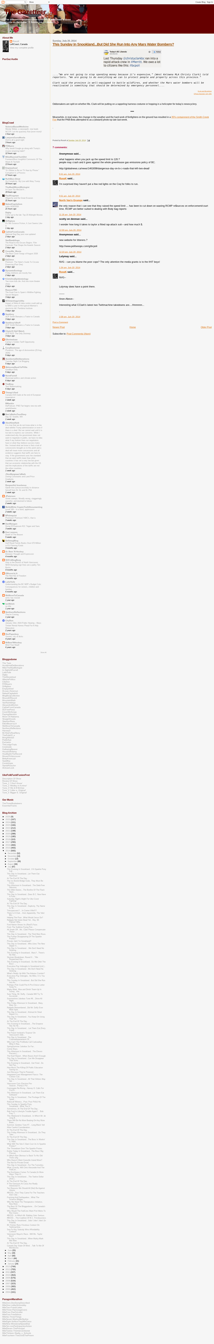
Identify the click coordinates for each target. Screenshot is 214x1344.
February (12, 1261)
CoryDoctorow (12, 348)
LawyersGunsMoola (15, 137)
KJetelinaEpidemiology (16, 279)
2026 (8, 816)
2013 (8, 1266)
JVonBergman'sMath (15, 474)
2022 (8, 828)
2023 (8, 825)
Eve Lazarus (11, 532)
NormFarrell (11, 375)
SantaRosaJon (9, 765)
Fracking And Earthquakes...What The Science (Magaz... (23, 1198)
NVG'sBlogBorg (13, 560)
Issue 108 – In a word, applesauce (19, 509)
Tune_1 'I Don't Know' (12, 783)
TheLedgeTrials (9, 744)
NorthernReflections (15, 612)
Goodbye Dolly (11, 369)
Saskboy (9, 314)
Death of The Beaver (14, 535)
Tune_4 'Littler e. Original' (14, 790)
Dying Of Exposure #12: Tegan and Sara (22, 526)
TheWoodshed (9, 677)
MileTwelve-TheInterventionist (16, 1331)
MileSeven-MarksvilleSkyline (15, 1319)
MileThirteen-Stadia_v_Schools (16, 1333)
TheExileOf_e (8, 735)
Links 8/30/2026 (12, 206)
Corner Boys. (12, 1049)
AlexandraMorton (10, 705)
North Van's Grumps (71, 200)
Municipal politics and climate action (20, 378)
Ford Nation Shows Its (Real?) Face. (22, 925)
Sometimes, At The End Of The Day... (23, 1109)
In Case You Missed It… (15, 189)
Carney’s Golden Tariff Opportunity (20, 342)
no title (8, 606)
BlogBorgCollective (11, 695)
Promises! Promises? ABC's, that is (20, 518)
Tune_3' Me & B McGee (13, 788)
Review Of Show (9, 781)
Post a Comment (60, 322)
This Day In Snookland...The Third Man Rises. (26, 934)
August (11, 864)
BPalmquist (11, 515)
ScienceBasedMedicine (17, 126)
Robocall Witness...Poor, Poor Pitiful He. (24, 1102)
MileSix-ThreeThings (11, 1317)
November (12, 856)
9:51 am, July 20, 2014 (69, 196)
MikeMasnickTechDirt (16, 157)
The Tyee (6, 663)
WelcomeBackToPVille (16, 367)
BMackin (9, 403)
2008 (8, 1281)
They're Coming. (12, 614)
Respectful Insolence (15, 485)
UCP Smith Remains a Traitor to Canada (22, 317)
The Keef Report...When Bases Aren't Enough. (26, 1056)
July (10, 867)
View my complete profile (22, 48)
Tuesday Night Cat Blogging (17, 361)
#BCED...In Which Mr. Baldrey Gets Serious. (26, 1215)
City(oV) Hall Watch (14, 331)
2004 (8, 1292)
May (10, 1253)
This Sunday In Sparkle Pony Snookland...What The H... (19, 1105)
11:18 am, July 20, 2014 (70, 214)
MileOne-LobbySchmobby (14, 1305)
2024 (8, 822)
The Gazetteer (25, 12)
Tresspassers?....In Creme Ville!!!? (22, 911)
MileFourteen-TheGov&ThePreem (18, 1335)
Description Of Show (11, 778)
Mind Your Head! (12, 645)
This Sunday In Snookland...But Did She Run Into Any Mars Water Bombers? (113, 44)
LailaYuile (10, 582)
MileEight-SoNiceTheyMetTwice (16, 1321)
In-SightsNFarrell (10, 670)
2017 (8, 842)
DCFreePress (8, 709)
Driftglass (10, 221)
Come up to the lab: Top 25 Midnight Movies (24, 215)
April (10, 1256)
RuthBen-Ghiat (12, 179)
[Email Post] (88, 140)
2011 (8, 1272)
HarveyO (6, 730)
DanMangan (11, 524)
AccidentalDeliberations (17, 359)
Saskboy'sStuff (12, 322)
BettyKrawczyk (9, 758)
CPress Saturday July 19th (203, 94)
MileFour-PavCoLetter (12, 1312)
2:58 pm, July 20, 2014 (69, 317)
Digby (8, 212)
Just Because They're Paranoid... (21, 1072)
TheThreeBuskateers (12, 803)
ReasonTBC (11, 290)
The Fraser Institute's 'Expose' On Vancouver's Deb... (21, 1034)
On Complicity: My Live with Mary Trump (22, 181)
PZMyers (9, 146)
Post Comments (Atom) (79, 334)
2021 (8, 831)
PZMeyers (7, 684)
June (10, 1250)
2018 (8, 839)
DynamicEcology (13, 270)
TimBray (9, 384)
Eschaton (6, 742)
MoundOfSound (9, 698)
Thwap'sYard (11, 392)
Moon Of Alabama (10, 716)
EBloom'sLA (11, 573)
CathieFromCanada (14, 232)
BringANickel (8, 737)
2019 (8, 836)
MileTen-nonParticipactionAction (17, 1326)
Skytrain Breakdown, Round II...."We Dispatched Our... (22, 958)
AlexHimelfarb (12, 423)
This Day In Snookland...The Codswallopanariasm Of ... (19, 1038)
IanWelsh (10, 604)
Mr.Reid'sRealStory (11, 733)
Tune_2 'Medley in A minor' (14, 785)
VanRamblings (12, 240)
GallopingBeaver (10, 749)
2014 (8, 850)
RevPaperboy (12, 634)
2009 (8, 1278)
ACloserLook (8, 768)
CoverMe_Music (13, 251)
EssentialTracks (9, 806)
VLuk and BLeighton (205, 91)
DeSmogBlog (11, 540)
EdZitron (9, 259)
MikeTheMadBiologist (12, 668)
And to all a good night (14, 140)
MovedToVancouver (11, 756)
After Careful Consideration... (19, 1127)
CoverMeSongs (9, 712)
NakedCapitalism (13, 204)
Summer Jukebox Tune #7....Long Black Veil (26, 1125)
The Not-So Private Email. (18, 1163)
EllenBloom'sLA (9, 723)
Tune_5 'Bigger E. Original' (14, 792)
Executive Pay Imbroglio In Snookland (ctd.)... (26, 966)
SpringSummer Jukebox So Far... (21, 1047)
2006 (8, 1286)
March (11, 1258)
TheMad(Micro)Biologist (17, 187)
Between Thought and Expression (19, 554)
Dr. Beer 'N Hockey (14, 551)
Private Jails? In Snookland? (19, 941)
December (12, 853)
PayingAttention (9, 714)
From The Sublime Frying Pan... (20, 927)
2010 (8, 1275)
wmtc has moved (12, 598)
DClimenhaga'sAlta (14, 301)
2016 (8, 845)
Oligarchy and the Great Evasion (19, 198)
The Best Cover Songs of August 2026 (21, 254)
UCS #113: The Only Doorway (18, 333)
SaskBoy (6, 761)
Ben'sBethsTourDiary (15, 414)
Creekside (7, 747)
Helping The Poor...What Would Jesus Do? (25, 918)
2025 (8, 819)
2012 (8, 1269)
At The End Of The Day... (18, 878)
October (11, 859)
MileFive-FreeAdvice (11, 1314)
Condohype (7, 763)
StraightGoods (9, 719)
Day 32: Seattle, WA (14, 417)
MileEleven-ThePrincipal (13, 1328)
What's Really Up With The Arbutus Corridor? (26, 973)
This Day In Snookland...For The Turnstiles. (25, 1165)
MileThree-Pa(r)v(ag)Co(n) (14, 1310)
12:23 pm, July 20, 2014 (70, 252)
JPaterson (10, 496)
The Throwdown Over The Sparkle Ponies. (25, 1149)
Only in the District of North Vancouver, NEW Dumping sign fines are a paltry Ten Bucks (22, 565)
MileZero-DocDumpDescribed (16, 1303)
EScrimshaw (11, 339)
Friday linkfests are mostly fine (18, 273)
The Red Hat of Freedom (15, 576)
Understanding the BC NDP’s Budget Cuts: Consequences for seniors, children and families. (23, 586)
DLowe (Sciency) (10, 691)
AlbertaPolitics (8, 679)
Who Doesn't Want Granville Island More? (24, 1160)
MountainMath (9, 700)
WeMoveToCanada (14, 595)
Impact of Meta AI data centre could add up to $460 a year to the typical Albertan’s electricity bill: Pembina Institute (23, 305)
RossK (63, 178)
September (12, 861)
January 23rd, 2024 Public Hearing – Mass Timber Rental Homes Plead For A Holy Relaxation (23, 625)
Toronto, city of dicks (14, 636)
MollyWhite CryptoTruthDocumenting (23, 507)
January (11, 1264)
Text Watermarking (13, 386)
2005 (8, 1289)
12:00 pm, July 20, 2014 (70, 230)
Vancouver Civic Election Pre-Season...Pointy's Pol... (19, 1085)
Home (133, 327)
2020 (8, 833)
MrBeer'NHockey (13, 642)
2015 (8, 848)
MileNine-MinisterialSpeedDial (16, 1324)
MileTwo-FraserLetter (12, 1307)
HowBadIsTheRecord (12, 754)
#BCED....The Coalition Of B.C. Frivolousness (26, 1218)
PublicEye (6, 740)
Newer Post (59, 327)
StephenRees (8, 721)
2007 (8, 1283)
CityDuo (9, 620)
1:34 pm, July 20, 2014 (69, 267)
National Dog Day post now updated (20, 234)
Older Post (206, 327)
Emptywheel (11, 168)
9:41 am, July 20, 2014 (69, 174)
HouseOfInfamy (9, 751)
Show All (43, 652)
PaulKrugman (12, 195)
